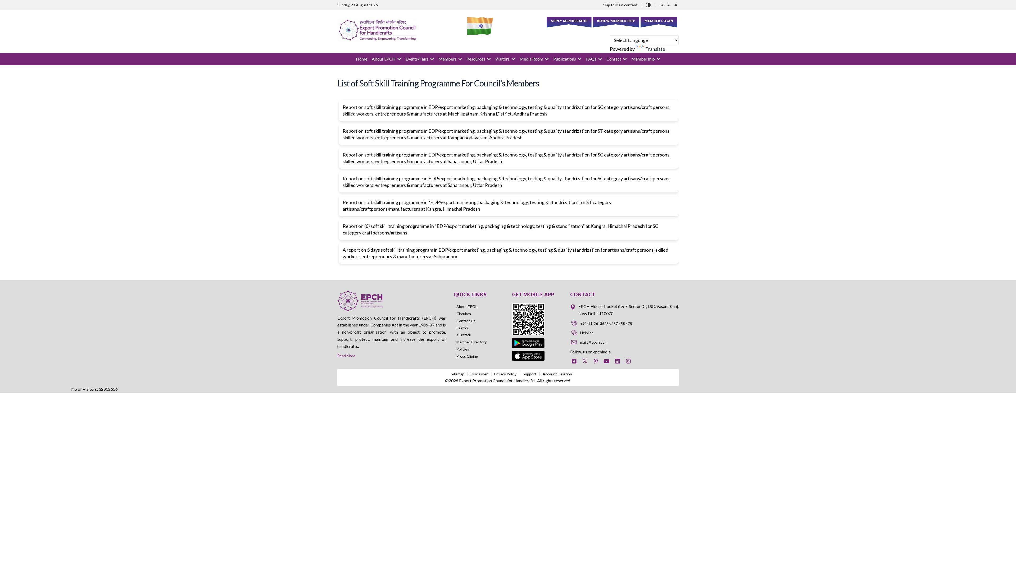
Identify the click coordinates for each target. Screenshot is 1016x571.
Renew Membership (616, 21)
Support (529, 374)
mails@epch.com (593, 342)
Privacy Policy (505, 374)
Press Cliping (467, 356)
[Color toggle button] (648, 4)
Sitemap (457, 374)
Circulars (463, 313)
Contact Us (465, 321)
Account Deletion (557, 374)
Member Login (659, 21)
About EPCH (467, 306)
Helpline (587, 332)
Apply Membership (569, 21)
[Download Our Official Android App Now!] (528, 339)
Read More (346, 355)
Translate (655, 49)
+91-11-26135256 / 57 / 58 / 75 (606, 323)
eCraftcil (463, 335)
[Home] (377, 30)
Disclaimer (479, 374)
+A (662, 5)
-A (675, 5)
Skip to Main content (620, 5)
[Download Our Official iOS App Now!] (528, 354)
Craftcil (462, 328)
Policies (462, 349)
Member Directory (471, 342)
